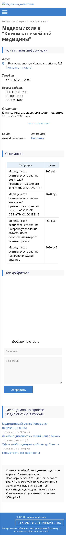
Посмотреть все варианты (21, 453)
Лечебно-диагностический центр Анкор (31, 436)
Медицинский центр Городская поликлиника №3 (25, 426)
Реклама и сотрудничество (39, 523)
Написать (37, 138)
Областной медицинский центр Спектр (30, 444)
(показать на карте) (19, 67)
